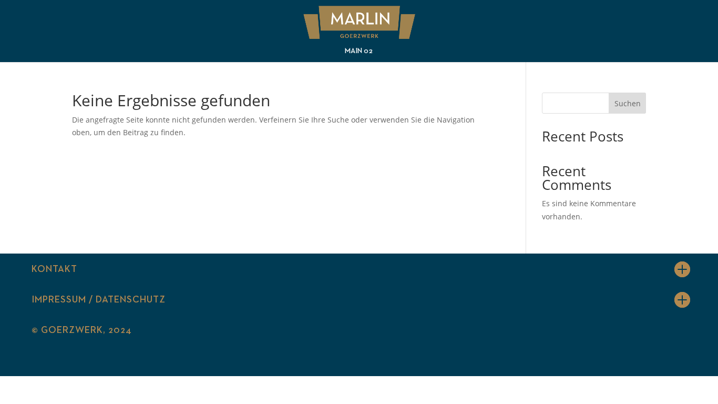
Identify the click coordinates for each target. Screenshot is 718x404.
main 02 (359, 51)
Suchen (627, 103)
